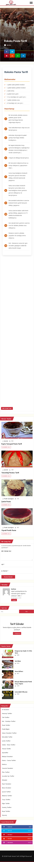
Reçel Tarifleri (6, 811)
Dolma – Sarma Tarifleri (9, 760)
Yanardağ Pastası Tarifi (10, 472)
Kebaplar (4, 780)
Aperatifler (5, 752)
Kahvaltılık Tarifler (7, 737)
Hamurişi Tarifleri (7, 713)
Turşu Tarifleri (6, 799)
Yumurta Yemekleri (7, 768)
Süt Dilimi (18, 661)
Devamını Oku (6, 447)
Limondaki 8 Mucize (21, 692)
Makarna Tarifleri (7, 795)
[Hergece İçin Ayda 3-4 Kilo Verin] (7, 653)
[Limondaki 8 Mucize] (7, 694)
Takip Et (30, 830)
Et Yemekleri (5, 709)
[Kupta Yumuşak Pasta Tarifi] (17, 430)
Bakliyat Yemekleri (7, 756)
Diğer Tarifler (6, 803)
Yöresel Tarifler (6, 748)
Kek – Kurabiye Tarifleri (8, 721)
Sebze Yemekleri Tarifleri (9, 733)
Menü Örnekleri (6, 788)
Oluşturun (17, 633)
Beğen (30, 826)
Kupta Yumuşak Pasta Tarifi (11, 444)
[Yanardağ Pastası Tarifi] (17, 459)
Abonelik (29, 838)
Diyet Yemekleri (6, 784)
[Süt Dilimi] (7, 664)
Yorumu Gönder (8, 577)
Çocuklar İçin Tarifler (8, 776)
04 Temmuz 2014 (17, 597)
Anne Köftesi (19, 671)
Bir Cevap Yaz (6, 408)
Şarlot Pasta (6, 501)
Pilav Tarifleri (6, 772)
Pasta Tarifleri (6, 725)
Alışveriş (4, 815)
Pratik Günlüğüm (9, 498)
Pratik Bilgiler (6, 729)
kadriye (13, 589)
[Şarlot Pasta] (17, 487)
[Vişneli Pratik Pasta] (17, 516)
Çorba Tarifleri (6, 741)
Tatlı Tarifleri (5, 717)
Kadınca (4, 764)
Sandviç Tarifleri (6, 807)
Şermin (9, 45)
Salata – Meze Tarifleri (8, 745)
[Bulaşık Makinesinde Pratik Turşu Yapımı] (7, 684)
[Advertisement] (17, 331)
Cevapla (14, 600)
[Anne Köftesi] (7, 674)
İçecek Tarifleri (6, 791)
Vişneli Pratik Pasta (8, 530)
